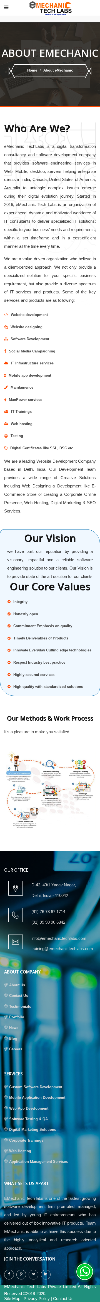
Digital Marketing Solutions (32, 1129)
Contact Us (18, 996)
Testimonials (20, 1006)
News (13, 1028)
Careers (15, 1049)
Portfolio (16, 1017)
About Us (17, 985)
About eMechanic (58, 70)
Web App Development (28, 1108)
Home (32, 70)
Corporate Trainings (26, 1140)
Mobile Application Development (37, 1097)
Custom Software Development (35, 1087)
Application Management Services (38, 1161)
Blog (13, 1038)
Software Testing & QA (28, 1119)
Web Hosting (20, 1151)
